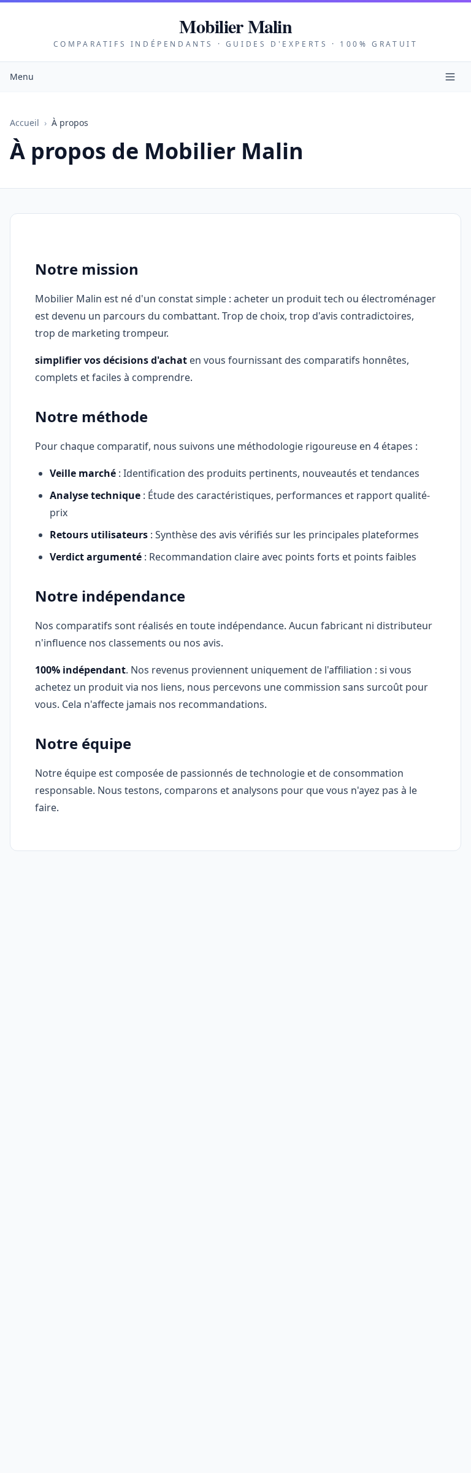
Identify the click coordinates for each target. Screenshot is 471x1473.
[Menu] (450, 77)
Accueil (24, 122)
